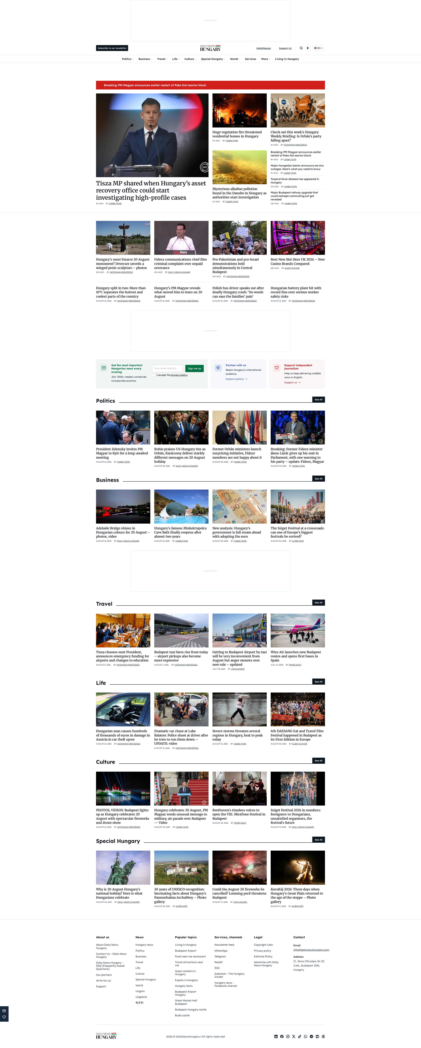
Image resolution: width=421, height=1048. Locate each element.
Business (144, 59)
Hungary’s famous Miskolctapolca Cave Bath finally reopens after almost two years (180, 532)
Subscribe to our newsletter (112, 48)
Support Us (285, 48)
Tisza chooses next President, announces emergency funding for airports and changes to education (122, 656)
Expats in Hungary (186, 980)
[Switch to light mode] (308, 48)
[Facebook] (282, 1036)
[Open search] (301, 48)
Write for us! (103, 980)
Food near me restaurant (190, 956)
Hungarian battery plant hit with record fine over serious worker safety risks (296, 292)
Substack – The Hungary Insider (229, 975)
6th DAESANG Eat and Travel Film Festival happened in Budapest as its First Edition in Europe (297, 735)
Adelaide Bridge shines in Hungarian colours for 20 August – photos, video (123, 532)
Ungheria (141, 996)
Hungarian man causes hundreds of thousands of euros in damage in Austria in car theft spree (123, 735)
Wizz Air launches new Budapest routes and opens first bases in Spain (296, 656)
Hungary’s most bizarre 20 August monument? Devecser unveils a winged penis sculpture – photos (122, 263)
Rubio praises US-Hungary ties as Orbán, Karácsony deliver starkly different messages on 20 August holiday (180, 455)
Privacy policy (262, 950)
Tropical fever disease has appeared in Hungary (295, 180)
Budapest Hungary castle (190, 1009)
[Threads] (323, 1036)
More (264, 59)
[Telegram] (311, 1036)
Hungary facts (184, 985)
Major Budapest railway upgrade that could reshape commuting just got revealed (294, 196)
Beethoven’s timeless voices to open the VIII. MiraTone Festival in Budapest (238, 814)
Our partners (104, 974)
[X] (293, 1036)
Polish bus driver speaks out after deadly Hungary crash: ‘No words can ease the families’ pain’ (238, 292)
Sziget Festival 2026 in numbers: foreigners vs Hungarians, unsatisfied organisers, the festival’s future (296, 816)
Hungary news (144, 944)
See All (318, 399)
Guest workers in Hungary (185, 972)
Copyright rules (263, 944)
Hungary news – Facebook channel (225, 984)
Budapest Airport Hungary (185, 993)
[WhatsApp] (305, 1036)
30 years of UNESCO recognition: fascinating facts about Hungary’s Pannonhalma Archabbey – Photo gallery (180, 895)
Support (101, 986)
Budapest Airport (185, 950)
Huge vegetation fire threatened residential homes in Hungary (237, 134)
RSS (217, 968)
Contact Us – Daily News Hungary (111, 955)
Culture (189, 59)
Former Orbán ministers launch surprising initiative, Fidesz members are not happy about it (237, 453)
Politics (126, 59)
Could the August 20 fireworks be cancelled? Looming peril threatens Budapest (239, 893)
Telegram (220, 956)
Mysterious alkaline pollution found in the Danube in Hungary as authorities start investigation (239, 193)
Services (250, 59)
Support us (290, 382)
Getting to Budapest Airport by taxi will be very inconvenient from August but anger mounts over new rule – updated (239, 658)
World (234, 59)
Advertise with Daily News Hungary (266, 963)
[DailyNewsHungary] (210, 48)
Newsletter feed (224, 944)
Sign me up (194, 368)
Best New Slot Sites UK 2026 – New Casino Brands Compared (298, 261)
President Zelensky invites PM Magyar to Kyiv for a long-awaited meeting (122, 453)
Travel (161, 59)
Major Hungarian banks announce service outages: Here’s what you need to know (297, 167)
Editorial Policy (263, 956)
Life (174, 59)
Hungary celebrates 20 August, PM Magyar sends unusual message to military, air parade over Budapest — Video (181, 816)
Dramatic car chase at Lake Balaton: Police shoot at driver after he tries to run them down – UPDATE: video (181, 737)
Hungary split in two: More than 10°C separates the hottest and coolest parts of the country (121, 292)
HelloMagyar (263, 48)
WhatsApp (220, 950)
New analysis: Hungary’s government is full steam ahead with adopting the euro (236, 532)
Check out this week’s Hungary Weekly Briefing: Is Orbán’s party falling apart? (296, 136)
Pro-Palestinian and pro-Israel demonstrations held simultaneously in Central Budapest (235, 265)
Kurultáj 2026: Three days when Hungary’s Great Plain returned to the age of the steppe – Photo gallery (297, 895)
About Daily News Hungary (107, 946)
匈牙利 (139, 1002)
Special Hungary (212, 59)
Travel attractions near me (189, 963)
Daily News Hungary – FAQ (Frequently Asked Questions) (110, 966)
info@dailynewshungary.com (311, 949)
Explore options (235, 379)
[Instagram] (287, 1036)
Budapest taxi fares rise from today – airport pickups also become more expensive (181, 656)
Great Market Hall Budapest (186, 1002)
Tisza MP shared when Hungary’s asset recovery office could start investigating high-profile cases (151, 190)
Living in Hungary (287, 59)
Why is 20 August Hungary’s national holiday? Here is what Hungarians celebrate (119, 893)
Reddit (218, 962)
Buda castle (182, 1015)
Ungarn (140, 991)
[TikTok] (299, 1036)
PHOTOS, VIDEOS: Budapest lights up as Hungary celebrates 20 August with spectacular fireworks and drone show (122, 816)
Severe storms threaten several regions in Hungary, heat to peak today (237, 735)
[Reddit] (317, 1036)
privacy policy (179, 375)
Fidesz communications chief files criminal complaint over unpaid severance (180, 263)
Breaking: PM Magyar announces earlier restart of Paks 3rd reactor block (155, 85)
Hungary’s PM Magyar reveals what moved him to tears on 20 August (178, 292)
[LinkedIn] (276, 1036)
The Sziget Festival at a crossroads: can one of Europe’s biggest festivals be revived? (297, 532)
